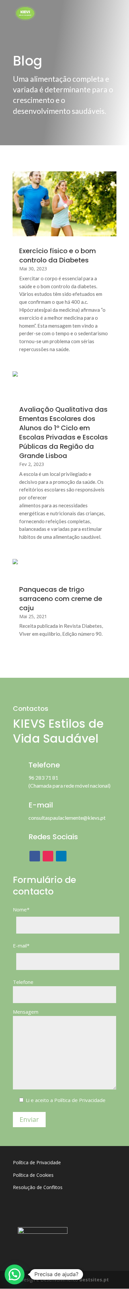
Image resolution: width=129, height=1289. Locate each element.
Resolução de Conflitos (38, 1187)
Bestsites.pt (94, 1279)
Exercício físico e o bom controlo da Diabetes (57, 255)
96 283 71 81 (43, 777)
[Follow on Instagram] (48, 856)
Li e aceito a (66, 1100)
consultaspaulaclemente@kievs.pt (67, 817)
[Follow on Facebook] (34, 856)
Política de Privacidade (80, 1100)
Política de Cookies (33, 1175)
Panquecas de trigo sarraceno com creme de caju (60, 599)
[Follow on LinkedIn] (61, 856)
